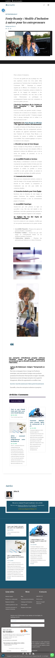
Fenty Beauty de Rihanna (33, 123)
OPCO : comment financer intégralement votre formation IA (15, 557)
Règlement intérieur (10, 602)
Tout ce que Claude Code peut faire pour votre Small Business (18, 411)
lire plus (9, 533)
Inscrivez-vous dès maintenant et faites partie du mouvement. (27, 384)
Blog (22, 596)
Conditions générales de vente (12, 604)
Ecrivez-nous (39, 599)
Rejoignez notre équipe (26, 607)
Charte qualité (24, 604)
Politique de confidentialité (11, 599)
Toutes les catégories (17, 401)
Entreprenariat (11, 14)
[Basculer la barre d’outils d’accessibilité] (3, 10)
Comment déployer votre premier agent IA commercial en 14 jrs (38, 541)
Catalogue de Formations (26, 602)
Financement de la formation (27, 599)
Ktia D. (14, 26)
